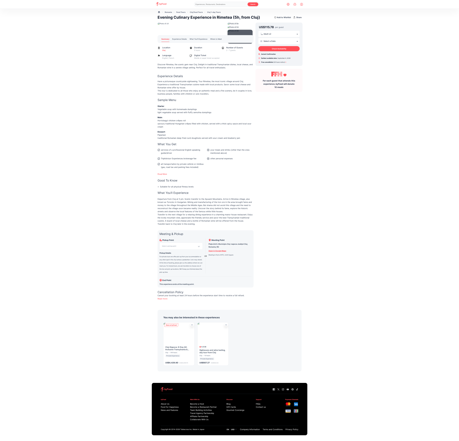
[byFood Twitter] (278, 389)
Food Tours (181, 12)
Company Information (250, 429)
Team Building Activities (201, 410)
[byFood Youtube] (287, 389)
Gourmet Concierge (235, 410)
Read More (162, 174)
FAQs (258, 404)
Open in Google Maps (217, 251)
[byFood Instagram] (283, 389)
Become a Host (197, 404)
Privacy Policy (291, 429)
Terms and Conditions (273, 429)
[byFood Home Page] (161, 5)
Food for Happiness (170, 407)
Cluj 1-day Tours (214, 12)
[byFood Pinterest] (292, 389)
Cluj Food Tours (196, 12)
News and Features (169, 410)
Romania (168, 12)
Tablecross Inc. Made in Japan (192, 429)
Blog (228, 404)
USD (232, 429)
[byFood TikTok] (297, 389)
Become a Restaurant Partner (203, 407)
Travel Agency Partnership (202, 413)
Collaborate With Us (199, 419)
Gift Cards (231, 407)
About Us (165, 404)
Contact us (261, 407)
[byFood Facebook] (273, 389)
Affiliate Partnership (199, 416)
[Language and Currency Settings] (288, 4)
